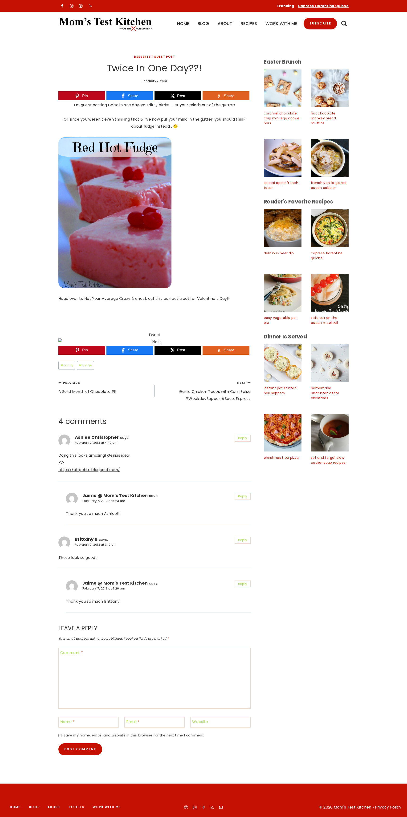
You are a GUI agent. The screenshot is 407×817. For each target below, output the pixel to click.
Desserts (142, 57)
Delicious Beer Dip (279, 253)
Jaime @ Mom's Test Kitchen (115, 495)
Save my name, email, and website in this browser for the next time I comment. (134, 735)
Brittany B (86, 539)
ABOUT (225, 23)
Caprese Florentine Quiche (323, 6)
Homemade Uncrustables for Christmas (325, 393)
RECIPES (249, 23)
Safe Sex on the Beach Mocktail (324, 320)
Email (132, 721)
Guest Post (164, 57)
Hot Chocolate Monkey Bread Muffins (323, 118)
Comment (71, 652)
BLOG (203, 23)
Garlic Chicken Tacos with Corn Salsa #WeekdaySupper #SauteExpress (215, 391)
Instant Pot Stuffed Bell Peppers (280, 390)
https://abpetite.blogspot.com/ (89, 469)
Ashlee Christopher (97, 437)
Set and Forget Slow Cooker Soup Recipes (328, 460)
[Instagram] (81, 6)
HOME (183, 23)
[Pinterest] (71, 6)
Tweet (154, 334)
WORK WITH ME (281, 23)
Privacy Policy (388, 807)
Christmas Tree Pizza (281, 457)
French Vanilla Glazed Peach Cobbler (329, 185)
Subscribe (320, 23)
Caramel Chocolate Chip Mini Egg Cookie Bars (281, 118)
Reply (242, 438)
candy (67, 365)
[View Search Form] (344, 23)
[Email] (221, 807)
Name (67, 721)
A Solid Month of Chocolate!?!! (87, 387)
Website (200, 721)
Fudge (85, 365)
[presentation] (282, 88)
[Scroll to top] (397, 809)
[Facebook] (62, 6)
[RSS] (90, 6)
